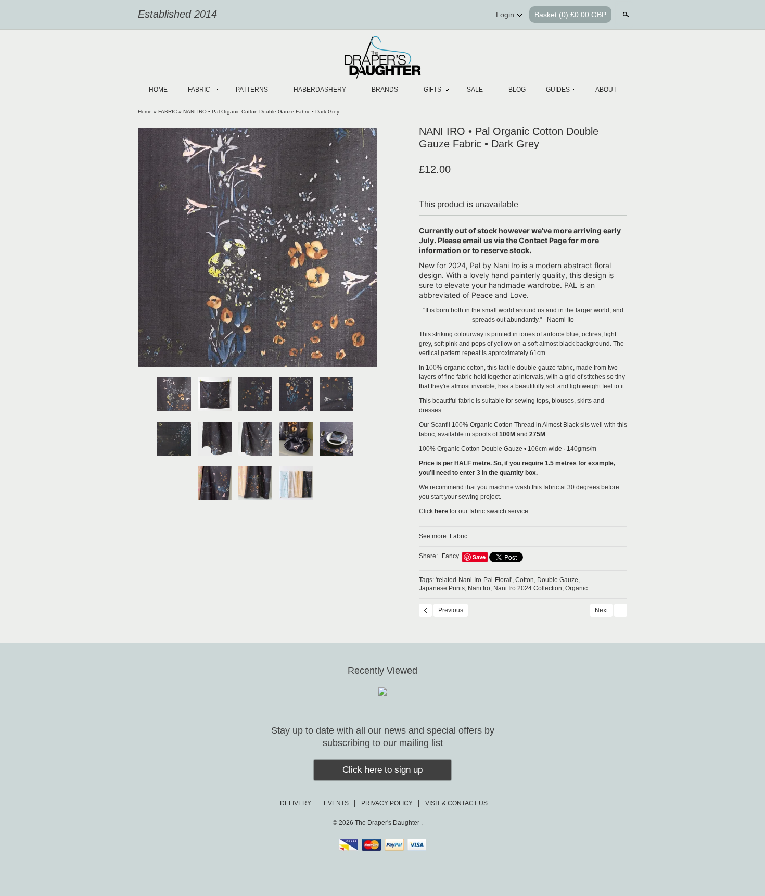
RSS (422, 15)
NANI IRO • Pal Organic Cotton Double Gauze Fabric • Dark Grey (261, 112)
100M (507, 434)
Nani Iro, (480, 588)
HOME (158, 89)
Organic (576, 588)
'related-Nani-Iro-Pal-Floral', (475, 580)
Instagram (475, 15)
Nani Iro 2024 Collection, (528, 588)
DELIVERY (295, 803)
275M (537, 434)
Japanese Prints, (442, 588)
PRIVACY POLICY (387, 803)
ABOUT (606, 89)
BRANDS (385, 89)
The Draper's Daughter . (389, 822)
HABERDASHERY (320, 89)
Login (505, 14)
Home (145, 112)
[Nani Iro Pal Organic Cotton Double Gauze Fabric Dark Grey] (257, 247)
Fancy (450, 556)
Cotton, (525, 580)
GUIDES (558, 89)
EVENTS (336, 803)
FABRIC (199, 89)
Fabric (458, 536)
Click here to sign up (382, 770)
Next (601, 610)
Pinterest (457, 15)
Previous (450, 610)
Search (625, 14)
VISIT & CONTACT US (456, 803)
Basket (570, 14)
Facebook (439, 15)
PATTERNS (252, 89)
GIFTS (432, 89)
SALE (475, 89)
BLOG (517, 89)
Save (479, 557)
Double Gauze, (558, 580)
